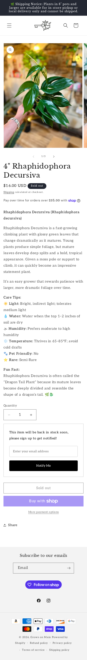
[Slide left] (33, 156)
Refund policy (39, 643)
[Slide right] (54, 156)
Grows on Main (40, 637)
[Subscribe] (69, 568)
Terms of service (33, 649)
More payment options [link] (43, 512)
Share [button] (12, 525)
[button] (9, 25)
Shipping (8, 192)
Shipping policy (59, 649)
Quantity (10, 405)
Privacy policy (62, 643)
